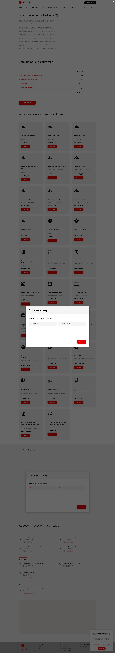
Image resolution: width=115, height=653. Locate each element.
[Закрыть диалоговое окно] (113, 2)
